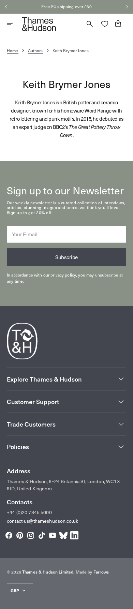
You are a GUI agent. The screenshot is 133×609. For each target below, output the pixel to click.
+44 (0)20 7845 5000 (29, 512)
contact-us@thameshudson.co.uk (42, 520)
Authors (35, 50)
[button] (6, 7)
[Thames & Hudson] (39, 24)
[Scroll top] (124, 600)
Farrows (101, 572)
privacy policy (63, 275)
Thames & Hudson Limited (47, 572)
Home (12, 50)
